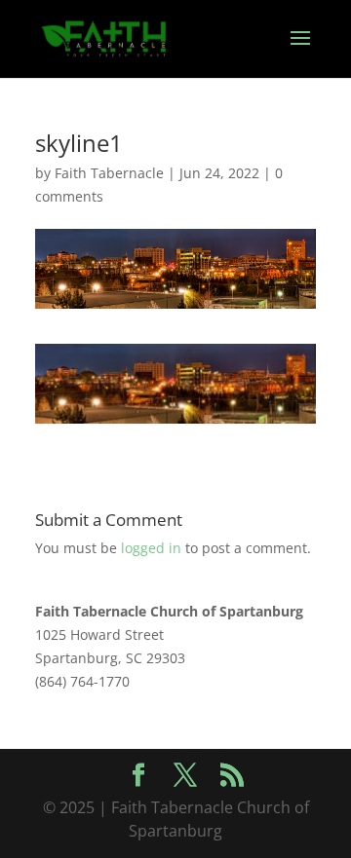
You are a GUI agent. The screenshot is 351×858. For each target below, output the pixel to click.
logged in (151, 548)
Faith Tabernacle (109, 173)
